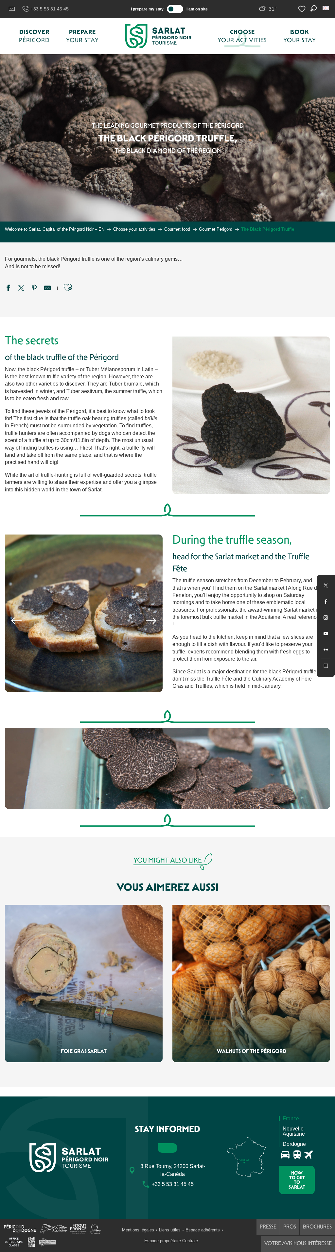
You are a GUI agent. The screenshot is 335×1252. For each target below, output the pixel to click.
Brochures (317, 1226)
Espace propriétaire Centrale (171, 1240)
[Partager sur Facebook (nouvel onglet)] (8, 289)
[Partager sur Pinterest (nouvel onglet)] (34, 289)
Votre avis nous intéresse (298, 1243)
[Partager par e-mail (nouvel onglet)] (47, 289)
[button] (326, 8)
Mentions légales (138, 1229)
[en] (326, 8)
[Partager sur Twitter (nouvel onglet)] (21, 289)
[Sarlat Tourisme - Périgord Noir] (158, 36)
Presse (268, 1226)
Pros (289, 1226)
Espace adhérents (202, 1229)
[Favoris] (302, 9)
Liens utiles (170, 1229)
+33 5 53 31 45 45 (50, 8)
